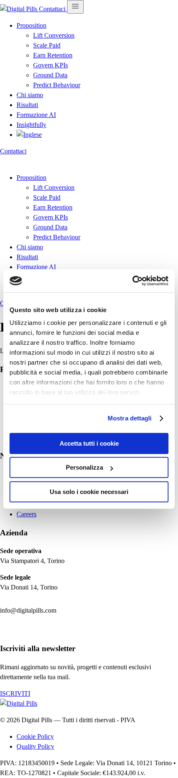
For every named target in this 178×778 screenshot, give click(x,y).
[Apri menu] (75, 7)
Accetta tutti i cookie (89, 443)
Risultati (27, 104)
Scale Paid (46, 45)
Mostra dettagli (130, 418)
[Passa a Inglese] (29, 134)
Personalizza (84, 467)
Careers (26, 514)
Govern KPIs (50, 65)
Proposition (31, 25)
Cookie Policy (35, 736)
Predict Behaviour (56, 84)
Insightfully (31, 124)
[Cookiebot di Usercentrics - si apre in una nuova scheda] (132, 280)
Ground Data (50, 75)
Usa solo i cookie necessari (89, 491)
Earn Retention (52, 55)
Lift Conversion (54, 35)
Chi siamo (30, 94)
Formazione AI (36, 114)
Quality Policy (35, 746)
